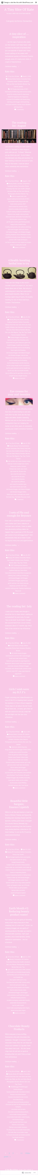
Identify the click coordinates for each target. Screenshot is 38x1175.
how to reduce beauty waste (18, 990)
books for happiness (13, 97)
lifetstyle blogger (24, 666)
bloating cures (24, 340)
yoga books (18, 673)
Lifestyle (20, 81)
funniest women (19, 762)
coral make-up (27, 867)
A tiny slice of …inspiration (19, 35)
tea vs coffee (9, 373)
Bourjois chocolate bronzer (18, 1094)
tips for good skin (18, 373)
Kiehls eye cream (12, 494)
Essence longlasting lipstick (18, 872)
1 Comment (20, 499)
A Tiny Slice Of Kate (19, 9)
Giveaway (10, 81)
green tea (27, 342)
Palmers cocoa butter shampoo (18, 1127)
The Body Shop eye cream (22, 497)
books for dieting (11, 211)
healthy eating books (11, 227)
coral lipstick (18, 867)
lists (17, 777)
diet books (19, 217)
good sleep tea (19, 342)
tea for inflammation (13, 363)
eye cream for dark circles (18, 474)
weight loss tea (13, 376)
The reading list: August (19, 124)
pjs (27, 580)
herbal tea (26, 345)
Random (20, 84)
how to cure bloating (24, 347)
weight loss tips (22, 376)
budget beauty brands (18, 862)
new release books (17, 668)
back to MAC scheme (24, 969)
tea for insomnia (24, 363)
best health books (13, 201)
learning (8, 234)
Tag (29, 84)
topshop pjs (27, 588)
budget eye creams (23, 464)
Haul (29, 324)
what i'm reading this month (18, 245)
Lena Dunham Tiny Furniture (15, 775)
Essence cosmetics (16, 870)
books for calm (23, 209)
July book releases (13, 666)
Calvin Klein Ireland (10, 573)
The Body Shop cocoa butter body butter (18, 1130)
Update (21, 86)
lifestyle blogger (11, 777)
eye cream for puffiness (18, 481)
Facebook (10, 186)
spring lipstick (23, 888)
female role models (22, 760)
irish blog (9, 102)
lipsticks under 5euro (12, 882)
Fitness (27, 186)
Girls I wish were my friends (21, 765)
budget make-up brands (14, 865)
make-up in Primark (23, 885)
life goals (26, 775)
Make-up (8, 84)
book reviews (23, 92)
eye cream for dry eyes (18, 476)
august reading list (12, 199)
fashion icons (12, 757)
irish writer (24, 770)
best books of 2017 (22, 89)
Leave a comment (20, 247)
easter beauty (25, 1117)
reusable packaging (12, 1000)
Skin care (7, 332)
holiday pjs (25, 575)
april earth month (13, 969)
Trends (29, 332)
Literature (26, 81)
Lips (16, 327)
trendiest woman (13, 785)
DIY (14, 557)
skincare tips (18, 358)
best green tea (24, 337)
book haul (12, 658)
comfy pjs (19, 575)
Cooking (9, 322)
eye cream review (15, 487)
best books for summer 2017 (14, 656)
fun (21, 97)
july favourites (9, 772)
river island (20, 583)
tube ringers (26, 1008)
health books (22, 224)
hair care (17, 188)
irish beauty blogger (12, 353)
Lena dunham (27, 772)
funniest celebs (10, 762)
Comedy (19, 183)
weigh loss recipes (25, 242)
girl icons (10, 765)
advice (14, 196)
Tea (22, 332)
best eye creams (12, 464)
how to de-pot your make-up (18, 985)
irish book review (23, 229)
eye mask (23, 487)
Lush (25, 327)
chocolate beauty (18, 1099)
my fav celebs (24, 780)
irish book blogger (13, 229)
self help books (18, 107)
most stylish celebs (13, 780)
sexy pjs (26, 583)
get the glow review (12, 222)
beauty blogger (14, 337)
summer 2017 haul (21, 586)
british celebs (27, 749)
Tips (25, 332)
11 (21, 1153)
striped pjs (12, 586)
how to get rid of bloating (18, 350)
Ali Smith (14, 653)
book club (25, 201)
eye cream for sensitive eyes (18, 484)
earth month (10, 972)
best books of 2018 (10, 92)
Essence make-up (12, 877)
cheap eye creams (15, 466)
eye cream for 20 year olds (18, 471)
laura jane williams (11, 104)
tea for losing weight (12, 365)
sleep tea (25, 358)
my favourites (14, 783)
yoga (19, 671)
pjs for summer (12, 583)
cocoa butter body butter (14, 1117)
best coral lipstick (25, 857)
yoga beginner (26, 671)
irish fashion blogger (12, 232)
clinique (23, 466)
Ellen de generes (13, 755)
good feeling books (24, 222)
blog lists (24, 747)
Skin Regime (14, 332)
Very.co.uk (18, 591)
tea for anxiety (13, 360)
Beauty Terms (18, 446)
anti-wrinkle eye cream (15, 461)
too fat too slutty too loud (12, 242)
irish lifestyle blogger (24, 232)
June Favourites (18, 772)
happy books (14, 224)
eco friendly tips (18, 977)
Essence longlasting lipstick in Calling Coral (18, 875)
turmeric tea (27, 373)
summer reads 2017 (12, 671)
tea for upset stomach (12, 368)
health (15, 81)
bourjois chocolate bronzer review (18, 1097)
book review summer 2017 (18, 204)
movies (19, 104)
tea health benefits (22, 370)
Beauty (10, 79)
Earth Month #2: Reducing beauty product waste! (19, 911)
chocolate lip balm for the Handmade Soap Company (18, 1106)
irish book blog (25, 102)
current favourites (22, 752)
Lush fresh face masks (22, 995)
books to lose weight (14, 214)
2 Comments (20, 110)
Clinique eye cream (14, 469)
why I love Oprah (23, 785)
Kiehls (24, 492)
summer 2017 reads (14, 240)
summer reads (27, 668)
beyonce (24, 565)
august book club (21, 196)
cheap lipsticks (25, 865)
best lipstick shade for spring (18, 859)
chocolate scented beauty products (18, 1112)
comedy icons (13, 752)
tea (30, 358)
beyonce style (27, 568)
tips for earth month (18, 1005)
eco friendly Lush (12, 975)
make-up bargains (12, 885)
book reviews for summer (16, 206)
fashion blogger (23, 755)
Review (25, 84)
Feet (18, 448)
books (29, 92)
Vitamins (23, 335)
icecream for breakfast (13, 99)
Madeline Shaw (15, 234)
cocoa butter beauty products (18, 1114)
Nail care (14, 84)
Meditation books (26, 234)
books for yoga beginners (22, 661)
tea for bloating (22, 360)
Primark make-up (14, 888)
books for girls (11, 661)
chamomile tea (10, 342)
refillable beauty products (18, 997)
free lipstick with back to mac (18, 980)
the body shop (10, 497)
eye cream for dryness (18, 479)
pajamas (23, 580)
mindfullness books (11, 237)
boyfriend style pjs (14, 570)
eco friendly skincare (23, 975)
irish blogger (16, 102)
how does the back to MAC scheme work (18, 982)
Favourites (24, 79)
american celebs (16, 747)
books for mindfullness (23, 211)
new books (8, 668)
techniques (24, 240)
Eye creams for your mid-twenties (19, 392)
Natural (27, 191)
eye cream (24, 469)
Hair (13, 188)
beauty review (26, 461)
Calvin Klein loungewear (24, 573)
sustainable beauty (24, 1000)
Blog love (17, 319)
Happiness (25, 97)
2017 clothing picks (16, 565)
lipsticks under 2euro (22, 880)
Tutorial (16, 86)
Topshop (21, 588)
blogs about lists (10, 749)
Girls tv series (14, 767)
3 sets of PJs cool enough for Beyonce (19, 514)
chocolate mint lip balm (18, 1109)
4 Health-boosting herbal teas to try (19, 261)
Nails (13, 330)
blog (17, 92)
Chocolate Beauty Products (19, 1027)
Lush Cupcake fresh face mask (18, 1122)
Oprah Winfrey (22, 783)
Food (29, 79)
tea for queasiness (24, 365)
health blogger (11, 345)
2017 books (13, 89)
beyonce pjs (19, 568)
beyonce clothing (10, 568)
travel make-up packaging (14, 1008)
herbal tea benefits (11, 347)
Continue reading (11, 66)
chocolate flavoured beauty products (18, 1102)
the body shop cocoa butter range (18, 1132)
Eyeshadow (25, 446)
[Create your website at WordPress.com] (19, 2)
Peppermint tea (10, 358)
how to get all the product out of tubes (18, 987)
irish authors (21, 227)
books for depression (23, 94)
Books (14, 79)
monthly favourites (24, 777)
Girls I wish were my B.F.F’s (19, 690)
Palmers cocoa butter (18, 1124)
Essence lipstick (26, 870)
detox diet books (10, 217)
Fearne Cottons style (22, 757)
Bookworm (8, 663)
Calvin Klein (23, 570)
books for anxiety (12, 94)
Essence (8, 870)
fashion (18, 79)
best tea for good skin (13, 340)
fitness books (15, 663)
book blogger (26, 656)
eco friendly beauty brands (22, 972)
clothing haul (12, 575)
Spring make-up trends (18, 890)
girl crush (27, 762)
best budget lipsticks (14, 857)
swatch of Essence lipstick (18, 893)
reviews (28, 237)
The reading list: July (19, 606)
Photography (11, 194)
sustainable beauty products (18, 1003)
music (23, 104)
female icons (12, 760)
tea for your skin (12, 370)
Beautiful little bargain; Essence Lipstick (19, 804)
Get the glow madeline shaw (18, 219)
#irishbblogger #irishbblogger (19, 1087)
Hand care (25, 324)
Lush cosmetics (11, 995)
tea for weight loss (24, 368)
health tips (19, 345)
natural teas (24, 355)
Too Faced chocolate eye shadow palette (18, 1135)
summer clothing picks (11, 588)
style (15, 563)
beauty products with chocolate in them (18, 1092)
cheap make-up (9, 867)
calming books (24, 214)
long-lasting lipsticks (24, 882)
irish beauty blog (25, 99)
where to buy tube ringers (18, 1010)
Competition (26, 183)
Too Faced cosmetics (18, 1137)
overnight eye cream (23, 494)
